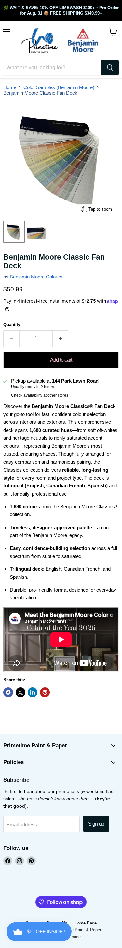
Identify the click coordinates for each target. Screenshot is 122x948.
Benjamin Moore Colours (36, 276)
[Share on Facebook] (8, 692)
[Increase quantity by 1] (61, 338)
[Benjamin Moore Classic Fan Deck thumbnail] (14, 231)
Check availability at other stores (39, 395)
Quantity (11, 324)
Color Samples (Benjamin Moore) (58, 87)
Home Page (86, 923)
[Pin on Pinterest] (45, 692)
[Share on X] (20, 692)
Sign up (96, 824)
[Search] (110, 67)
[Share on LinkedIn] (32, 692)
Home (9, 87)
